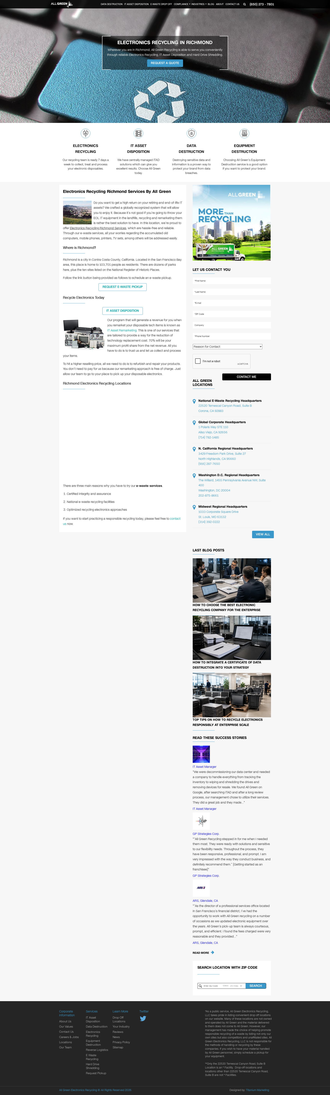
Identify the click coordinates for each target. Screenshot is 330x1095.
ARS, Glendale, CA (205, 901)
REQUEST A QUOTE (165, 63)
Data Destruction (111, 4)
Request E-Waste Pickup (123, 287)
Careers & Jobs (69, 1037)
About (220, 4)
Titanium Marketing (257, 1090)
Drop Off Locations (119, 1019)
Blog (211, 4)
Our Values (66, 1026)
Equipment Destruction (244, 148)
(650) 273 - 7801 (262, 4)
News (116, 1037)
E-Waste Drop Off (161, 4)
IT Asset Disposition (136, 4)
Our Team (65, 1047)
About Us (65, 1021)
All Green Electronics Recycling (78, 1090)
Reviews (118, 1032)
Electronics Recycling (85, 148)
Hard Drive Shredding (92, 1066)
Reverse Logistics (97, 1050)
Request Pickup (96, 1073)
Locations (65, 1042)
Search (256, 986)
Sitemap (118, 1047)
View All (263, 534)
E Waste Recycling (92, 1057)
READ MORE (201, 953)
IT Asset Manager (204, 767)
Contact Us (232, 4)
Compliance (181, 4)
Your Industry (121, 1026)
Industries (198, 4)
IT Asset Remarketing (122, 330)
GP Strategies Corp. (206, 834)
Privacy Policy (121, 1042)
